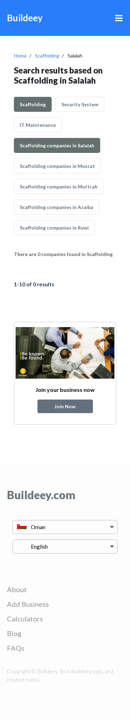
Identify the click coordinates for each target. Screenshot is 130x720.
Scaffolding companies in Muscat (57, 166)
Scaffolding (47, 56)
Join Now (65, 406)
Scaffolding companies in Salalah (57, 145)
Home (20, 56)
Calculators (25, 618)
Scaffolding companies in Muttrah (58, 186)
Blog (14, 633)
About (17, 589)
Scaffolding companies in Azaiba (56, 207)
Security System (79, 104)
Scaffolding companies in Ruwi (54, 228)
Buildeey (25, 17)
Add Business (28, 604)
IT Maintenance (38, 125)
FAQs (15, 648)
